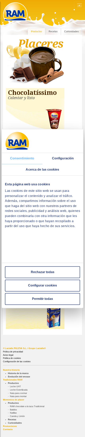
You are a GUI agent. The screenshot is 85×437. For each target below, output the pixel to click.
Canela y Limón (17, 416)
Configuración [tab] (63, 158)
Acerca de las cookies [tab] (42, 169)
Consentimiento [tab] (22, 158)
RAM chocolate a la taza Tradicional (27, 406)
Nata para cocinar (18, 393)
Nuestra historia (11, 370)
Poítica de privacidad (13, 351)
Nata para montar (18, 396)
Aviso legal (8, 355)
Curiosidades (71, 31)
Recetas (53, 31)
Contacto (8, 429)
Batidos (13, 409)
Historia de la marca (18, 373)
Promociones (10, 426)
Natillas (13, 413)
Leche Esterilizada (18, 390)
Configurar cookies (42, 285)
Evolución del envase (19, 376)
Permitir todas (42, 298)
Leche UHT (15, 386)
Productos (36, 31)
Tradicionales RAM (12, 380)
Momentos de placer (13, 399)
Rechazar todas (42, 272)
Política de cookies (12, 358)
